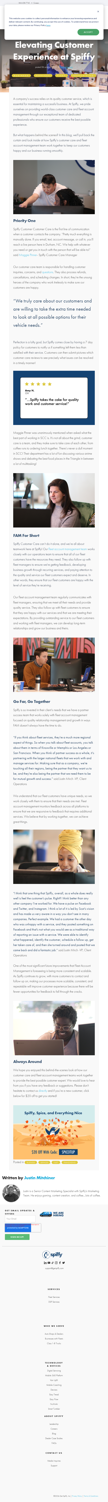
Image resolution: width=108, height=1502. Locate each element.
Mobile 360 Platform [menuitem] (54, 1375)
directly (43, 1091)
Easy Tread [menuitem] (54, 1394)
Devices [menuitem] (54, 1390)
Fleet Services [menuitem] (54, 1297)
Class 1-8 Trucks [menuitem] (54, 1343)
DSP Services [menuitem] (54, 1302)
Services (43, 75)
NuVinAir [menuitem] (54, 1404)
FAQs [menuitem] (54, 1443)
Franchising (83, 75)
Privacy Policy (77, 1496)
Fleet (61, 75)
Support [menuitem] (54, 1466)
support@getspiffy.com (54, 1268)
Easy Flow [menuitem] (54, 1399)
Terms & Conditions (91, 1496)
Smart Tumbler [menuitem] (54, 1409)
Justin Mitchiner (66, 67)
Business (21, 75)
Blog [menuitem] (54, 1433)
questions (47, 272)
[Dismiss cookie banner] (98, 12)
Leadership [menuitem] (54, 1424)
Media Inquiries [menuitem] (54, 1461)
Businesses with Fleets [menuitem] (54, 1339)
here (48, 25)
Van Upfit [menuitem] (54, 1380)
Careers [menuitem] (54, 1429)
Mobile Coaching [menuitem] (53, 1385)
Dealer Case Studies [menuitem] (54, 1438)
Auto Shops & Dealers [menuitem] (54, 1334)
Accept (88, 32)
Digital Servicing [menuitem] (54, 1371)
